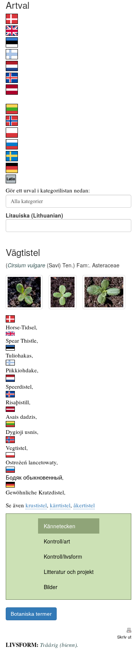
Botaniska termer (31, 614)
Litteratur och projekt (69, 571)
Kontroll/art (57, 541)
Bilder (50, 587)
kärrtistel (60, 505)
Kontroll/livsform (63, 556)
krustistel (36, 505)
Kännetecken (59, 526)
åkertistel (84, 505)
